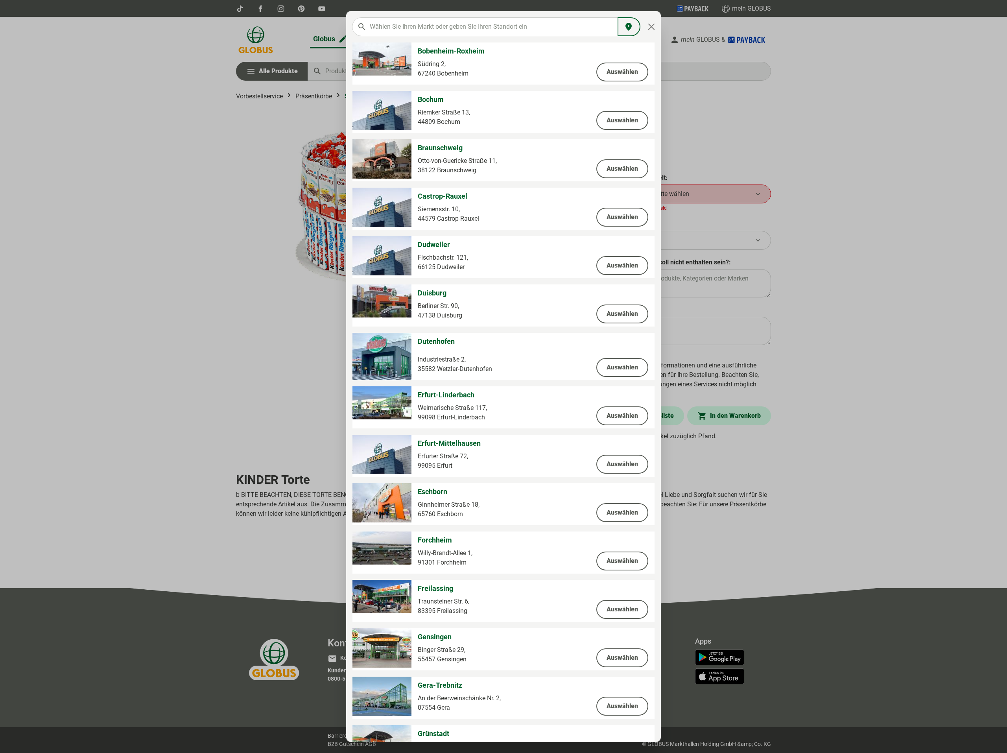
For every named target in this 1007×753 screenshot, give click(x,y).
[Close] (652, 27)
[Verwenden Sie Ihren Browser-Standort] (629, 26)
